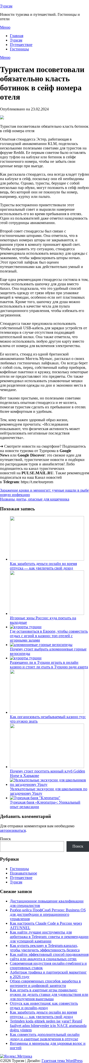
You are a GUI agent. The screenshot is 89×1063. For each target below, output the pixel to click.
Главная (16, 36)
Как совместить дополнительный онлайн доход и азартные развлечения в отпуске (45, 1036)
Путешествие (21, 44)
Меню (5, 27)
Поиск (5, 839)
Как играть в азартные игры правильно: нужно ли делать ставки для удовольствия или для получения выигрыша (49, 994)
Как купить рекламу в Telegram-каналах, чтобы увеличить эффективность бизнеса (45, 947)
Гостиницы (19, 49)
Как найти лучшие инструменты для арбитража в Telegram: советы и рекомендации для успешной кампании (49, 936)
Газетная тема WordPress (62, 1061)
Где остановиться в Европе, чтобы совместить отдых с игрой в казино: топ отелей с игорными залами (49, 635)
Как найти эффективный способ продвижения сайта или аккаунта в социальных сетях (49, 956)
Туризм (6, 6)
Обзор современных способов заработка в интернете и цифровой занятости (45, 983)
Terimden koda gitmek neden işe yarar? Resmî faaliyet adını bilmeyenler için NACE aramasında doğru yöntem (48, 1025)
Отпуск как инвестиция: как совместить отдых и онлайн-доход (44, 1005)
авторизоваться (13, 830)
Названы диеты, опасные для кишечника (34, 499)
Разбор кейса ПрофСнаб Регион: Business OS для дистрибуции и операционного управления (48, 914)
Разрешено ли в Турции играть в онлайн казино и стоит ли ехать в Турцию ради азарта (49, 664)
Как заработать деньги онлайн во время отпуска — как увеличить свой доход (43, 566)
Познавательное (23, 873)
